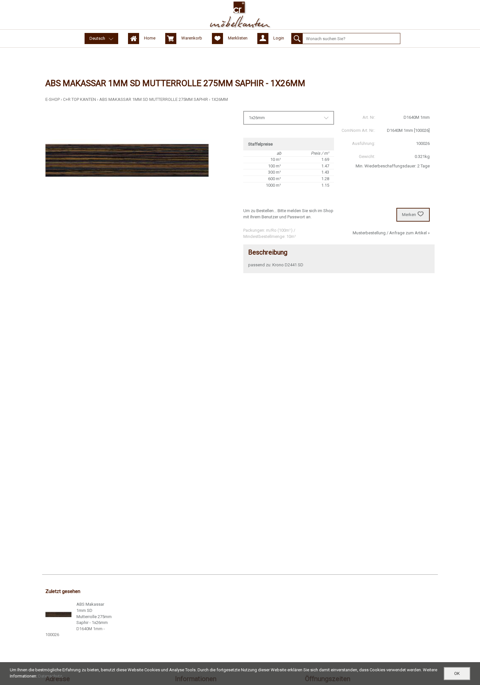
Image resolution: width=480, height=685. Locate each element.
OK (457, 673)
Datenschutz (50, 676)
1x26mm (219, 99)
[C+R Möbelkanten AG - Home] (240, 14)
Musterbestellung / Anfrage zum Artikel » (391, 232)
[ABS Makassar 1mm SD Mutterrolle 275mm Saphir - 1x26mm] (58, 614)
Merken (409, 214)
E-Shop (52, 99)
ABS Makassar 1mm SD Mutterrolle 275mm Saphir (153, 99)
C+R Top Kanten (79, 99)
